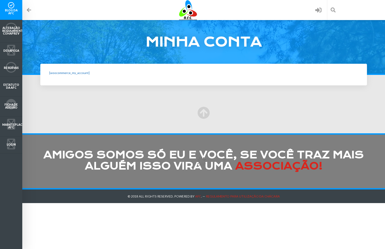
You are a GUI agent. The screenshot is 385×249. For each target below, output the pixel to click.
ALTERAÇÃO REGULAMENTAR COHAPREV (12, 30)
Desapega (11, 50)
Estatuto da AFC (11, 86)
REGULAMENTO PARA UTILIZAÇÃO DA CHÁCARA (243, 196)
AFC (198, 196)
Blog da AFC (11, 12)
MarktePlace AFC (12, 126)
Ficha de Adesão (11, 106)
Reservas (11, 68)
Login (11, 144)
